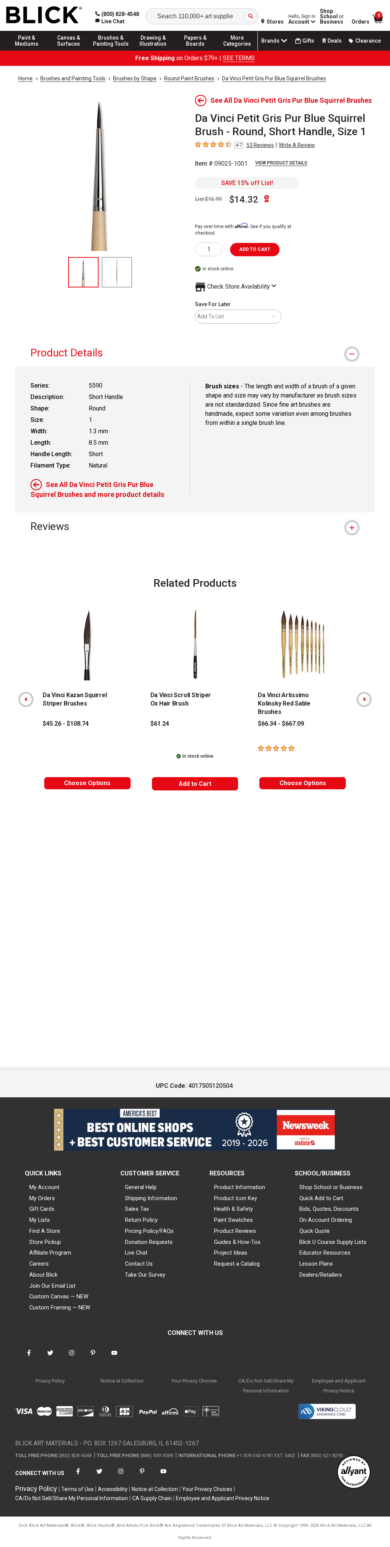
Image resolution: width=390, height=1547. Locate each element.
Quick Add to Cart (321, 1198)
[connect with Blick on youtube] (114, 1357)
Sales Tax (137, 1208)
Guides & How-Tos (237, 1242)
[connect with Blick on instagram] (71, 1357)
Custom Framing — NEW (59, 1307)
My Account (44, 1187)
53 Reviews (260, 145)
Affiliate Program (50, 1252)
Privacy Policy (50, 1381)
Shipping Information (151, 1198)
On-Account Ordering (325, 1220)
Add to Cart (195, 783)
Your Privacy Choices (194, 1381)
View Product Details (281, 163)
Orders (360, 21)
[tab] (195, 353)
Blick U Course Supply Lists (332, 1242)
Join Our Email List (52, 1285)
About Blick (43, 1274)
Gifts (308, 41)
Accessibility (113, 1489)
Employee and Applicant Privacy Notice (339, 1386)
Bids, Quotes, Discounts (329, 1208)
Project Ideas (230, 1252)
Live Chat (136, 1252)
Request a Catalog (237, 1263)
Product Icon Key (235, 1198)
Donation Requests (149, 1242)
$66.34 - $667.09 (281, 723)
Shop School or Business (331, 1187)
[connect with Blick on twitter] (50, 1357)
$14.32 (243, 199)
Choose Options (87, 783)
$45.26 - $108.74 (66, 723)
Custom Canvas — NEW (58, 1296)
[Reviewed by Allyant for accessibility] (354, 1472)
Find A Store (44, 1231)
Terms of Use (77, 1489)
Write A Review (297, 145)
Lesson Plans (316, 1263)
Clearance (368, 41)
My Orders (42, 1198)
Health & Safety (233, 1208)
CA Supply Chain (152, 1498)
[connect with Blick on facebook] (29, 1357)
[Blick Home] (44, 15)
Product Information (239, 1187)
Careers (39, 1263)
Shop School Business (332, 16)
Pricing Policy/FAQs (149, 1231)
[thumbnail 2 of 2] (117, 272)
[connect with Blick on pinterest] (93, 1357)
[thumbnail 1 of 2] (83, 272)
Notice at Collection (122, 1381)
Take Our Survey (145, 1274)
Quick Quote (314, 1231)
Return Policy (141, 1220)
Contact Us (139, 1263)
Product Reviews (235, 1231)
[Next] (364, 699)
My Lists (39, 1220)
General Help (141, 1187)
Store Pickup (45, 1242)
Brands (270, 41)
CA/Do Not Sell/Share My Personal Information (266, 1386)
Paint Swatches (233, 1220)
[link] (110, 21)
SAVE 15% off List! (247, 183)
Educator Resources (324, 1252)
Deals (335, 41)
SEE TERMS (239, 58)
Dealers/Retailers (320, 1274)
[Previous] (26, 699)
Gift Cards (41, 1208)
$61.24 (159, 723)
